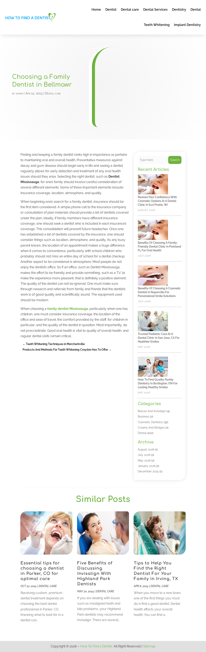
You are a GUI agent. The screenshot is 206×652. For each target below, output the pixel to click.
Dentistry (179, 9)
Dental (196, 9)
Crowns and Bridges (151, 427)
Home (96, 9)
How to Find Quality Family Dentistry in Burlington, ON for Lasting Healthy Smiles (157, 383)
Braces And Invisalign (152, 411)
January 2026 (146, 466)
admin (19, 93)
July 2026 (144, 455)
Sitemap (149, 646)
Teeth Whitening (157, 25)
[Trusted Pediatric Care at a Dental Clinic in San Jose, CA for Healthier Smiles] (153, 321)
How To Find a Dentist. (96, 646)
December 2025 (148, 471)
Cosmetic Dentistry (150, 422)
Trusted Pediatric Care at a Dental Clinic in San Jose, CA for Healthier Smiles (158, 337)
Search (174, 160)
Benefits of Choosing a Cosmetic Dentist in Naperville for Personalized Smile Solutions (159, 292)
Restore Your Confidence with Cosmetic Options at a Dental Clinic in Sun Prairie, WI (157, 200)
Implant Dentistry (187, 25)
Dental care (130, 9)
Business (143, 416)
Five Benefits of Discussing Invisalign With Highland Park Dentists (94, 573)
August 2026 (146, 449)
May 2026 (144, 460)
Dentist (110, 9)
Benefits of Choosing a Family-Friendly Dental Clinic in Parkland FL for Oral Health (159, 246)
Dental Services (155, 9)
